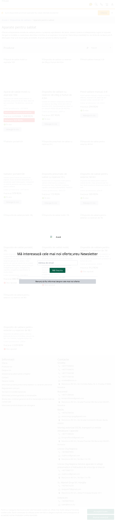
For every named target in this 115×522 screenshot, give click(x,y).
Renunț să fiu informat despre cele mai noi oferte (57, 281)
